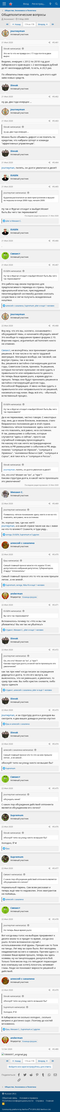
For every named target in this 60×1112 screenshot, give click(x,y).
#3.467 (55, 265)
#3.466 (55, 240)
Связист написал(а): (13, 874)
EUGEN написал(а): (12, 271)
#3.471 (55, 605)
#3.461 (55, 42)
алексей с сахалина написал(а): (18, 750)
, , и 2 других (23, 1029)
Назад (17, 24)
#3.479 (55, 990)
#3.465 (55, 186)
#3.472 (55, 649)
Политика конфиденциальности (17, 1100)
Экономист (9, 19)
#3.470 (55, 554)
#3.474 (55, 744)
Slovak (14, 85)
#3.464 (55, 162)
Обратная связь (9, 1098)
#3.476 (55, 826)
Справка (40, 1100)
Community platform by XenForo (26, 1109)
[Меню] (4, 4)
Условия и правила (29, 1098)
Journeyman (17, 30)
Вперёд (42, 24)
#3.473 (55, 710)
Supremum (16, 815)
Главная (50, 1100)
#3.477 (55, 868)
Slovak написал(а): (12, 48)
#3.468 (55, 325)
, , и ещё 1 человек (30, 305)
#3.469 (55, 503)
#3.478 (55, 919)
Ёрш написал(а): (11, 560)
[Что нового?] (50, 4)
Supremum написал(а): (14, 1007)
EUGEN (14, 175)
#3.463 (55, 121)
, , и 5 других (22, 534)
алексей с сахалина (22, 542)
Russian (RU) (10, 1093)
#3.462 (55, 96)
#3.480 (55, 1049)
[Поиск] (56, 4)
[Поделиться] (49, 42)
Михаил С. (16, 492)
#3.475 (55, 788)
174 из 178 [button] (29, 24)
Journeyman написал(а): (15, 192)
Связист (15, 253)
